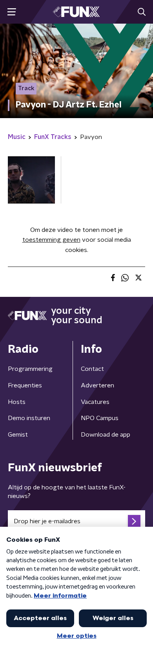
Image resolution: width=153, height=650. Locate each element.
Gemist (18, 434)
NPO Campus (99, 418)
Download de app (105, 434)
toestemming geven (51, 240)
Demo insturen (29, 418)
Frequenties (25, 385)
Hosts (17, 402)
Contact (92, 369)
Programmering (30, 369)
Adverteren (97, 385)
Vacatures (95, 402)
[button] (11, 12)
